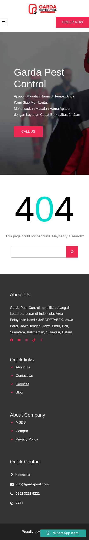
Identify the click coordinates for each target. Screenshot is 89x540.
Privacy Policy (27, 439)
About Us (23, 367)
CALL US (28, 131)
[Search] (72, 252)
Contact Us (24, 376)
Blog (19, 392)
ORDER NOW (72, 22)
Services (22, 384)
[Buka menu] (3, 22)
